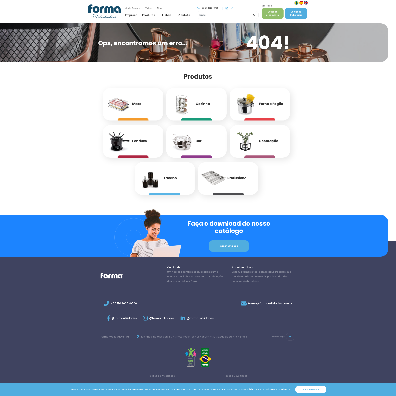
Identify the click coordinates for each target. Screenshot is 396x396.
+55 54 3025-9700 (209, 8)
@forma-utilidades (200, 318)
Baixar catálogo (229, 246)
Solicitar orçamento (272, 13)
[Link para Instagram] (226, 8)
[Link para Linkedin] (232, 8)
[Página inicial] (104, 11)
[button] (150, 15)
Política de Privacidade (162, 375)
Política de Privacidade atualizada (267, 389)
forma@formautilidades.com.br (270, 303)
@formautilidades (124, 318)
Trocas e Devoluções (235, 375)
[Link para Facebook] (222, 8)
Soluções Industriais (296, 13)
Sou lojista (267, 5)
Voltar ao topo (278, 336)
